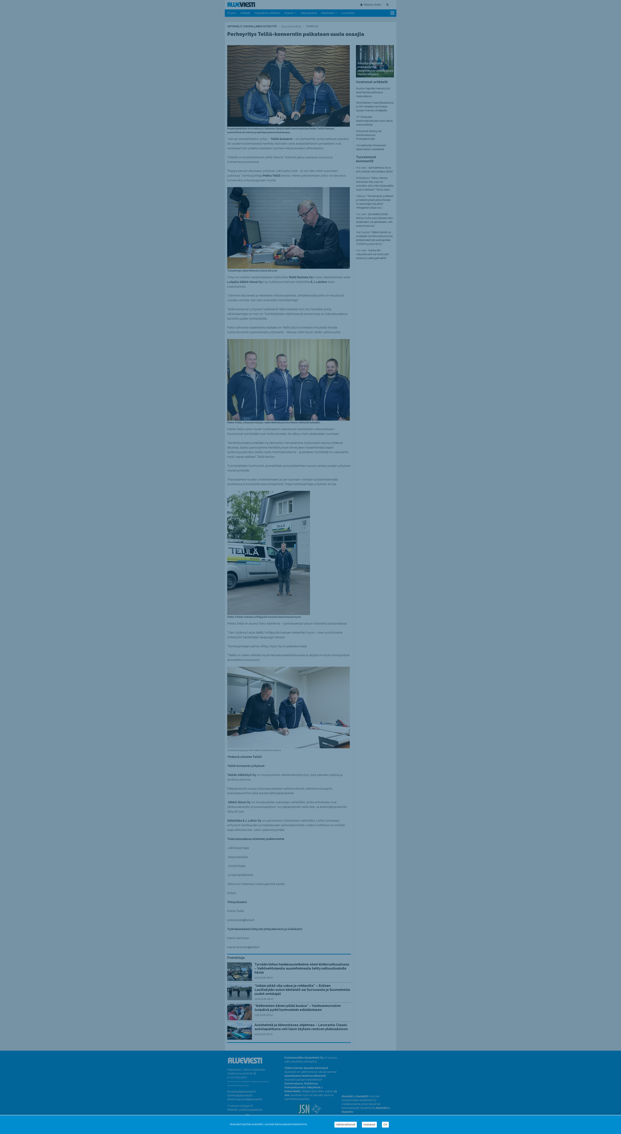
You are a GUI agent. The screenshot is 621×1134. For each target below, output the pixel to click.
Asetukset (369, 1124)
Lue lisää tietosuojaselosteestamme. (285, 1124)
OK (385, 1124)
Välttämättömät (345, 1124)
